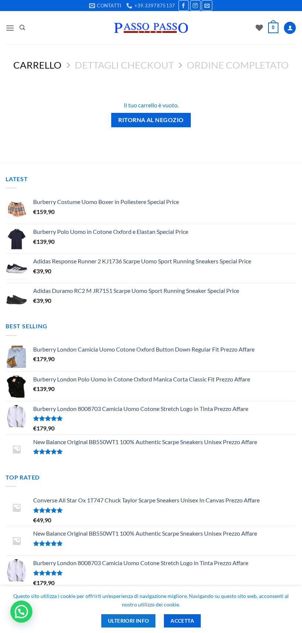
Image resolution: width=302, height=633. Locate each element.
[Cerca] (22, 28)
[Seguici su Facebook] (183, 5)
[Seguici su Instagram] (195, 5)
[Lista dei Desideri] (259, 28)
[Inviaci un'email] (206, 5)
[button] (10, 28)
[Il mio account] (290, 28)
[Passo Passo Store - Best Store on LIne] (151, 28)
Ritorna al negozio (150, 120)
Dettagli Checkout (124, 64)
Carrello (37, 64)
